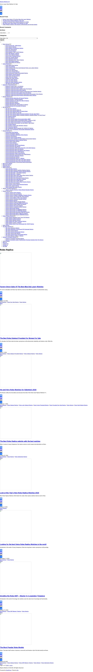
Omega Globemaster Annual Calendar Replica (16, 140)
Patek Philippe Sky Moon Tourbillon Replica (15, 221)
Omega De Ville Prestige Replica (13, 137)
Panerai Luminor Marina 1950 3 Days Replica (16, 197)
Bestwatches (3, 302)
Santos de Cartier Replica (11, 81)
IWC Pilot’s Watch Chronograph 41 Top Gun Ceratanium (18, 121)
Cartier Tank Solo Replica (11, 77)
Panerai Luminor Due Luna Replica (13, 194)
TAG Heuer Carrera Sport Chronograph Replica (16, 234)
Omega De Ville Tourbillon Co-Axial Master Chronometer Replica (20, 138)
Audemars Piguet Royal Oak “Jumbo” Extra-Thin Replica (18, 89)
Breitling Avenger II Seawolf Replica (14, 99)
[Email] (46, 11)
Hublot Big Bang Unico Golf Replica (13, 176)
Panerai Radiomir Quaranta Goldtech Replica (15, 207)
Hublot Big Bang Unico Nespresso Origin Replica (17, 178)
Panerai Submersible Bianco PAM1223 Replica (16, 213)
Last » (11, 665)
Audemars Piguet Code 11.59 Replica (14, 86)
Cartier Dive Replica (10, 66)
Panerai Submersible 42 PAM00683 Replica (15, 210)
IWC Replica (6, 107)
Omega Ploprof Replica (11, 142)
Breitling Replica (6, 96)
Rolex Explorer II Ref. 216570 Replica (14, 52)
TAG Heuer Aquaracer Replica (12, 228)
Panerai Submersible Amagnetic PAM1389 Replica (17, 212)
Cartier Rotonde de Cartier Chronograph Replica (16, 73)
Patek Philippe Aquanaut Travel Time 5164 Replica (17, 217)
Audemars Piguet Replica (9, 84)
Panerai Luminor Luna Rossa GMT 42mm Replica (17, 196)
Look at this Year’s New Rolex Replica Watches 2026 (19, 493)
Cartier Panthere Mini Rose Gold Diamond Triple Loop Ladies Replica (21, 68)
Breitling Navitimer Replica (11, 102)
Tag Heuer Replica (7, 226)
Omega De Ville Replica (11, 136)
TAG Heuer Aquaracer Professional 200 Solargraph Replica (19, 229)
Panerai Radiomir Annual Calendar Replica (15, 201)
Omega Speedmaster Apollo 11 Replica (14, 158)
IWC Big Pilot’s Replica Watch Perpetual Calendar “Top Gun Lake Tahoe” (22, 114)
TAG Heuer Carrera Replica (11, 230)
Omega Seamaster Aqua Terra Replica (14, 149)
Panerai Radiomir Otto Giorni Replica (14, 205)
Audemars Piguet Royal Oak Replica (14, 87)
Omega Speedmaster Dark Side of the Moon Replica (17, 159)
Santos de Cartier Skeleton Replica (13, 82)
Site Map (5, 246)
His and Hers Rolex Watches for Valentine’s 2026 (18, 390)
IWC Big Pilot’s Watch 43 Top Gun (13, 112)
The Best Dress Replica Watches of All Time (13, 20)
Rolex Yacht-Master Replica (12, 61)
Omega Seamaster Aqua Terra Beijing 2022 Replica (17, 150)
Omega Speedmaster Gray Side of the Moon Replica (17, 161)
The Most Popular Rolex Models (12, 647)
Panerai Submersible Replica (12, 208)
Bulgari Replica (6, 166)
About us (5, 242)
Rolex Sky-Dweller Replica (11, 57)
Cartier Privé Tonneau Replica (12, 71)
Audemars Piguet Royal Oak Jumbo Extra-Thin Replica (18, 92)
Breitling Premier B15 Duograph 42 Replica (15, 106)
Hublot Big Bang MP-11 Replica (12, 174)
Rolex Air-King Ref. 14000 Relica (13, 45)
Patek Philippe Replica (8, 216)
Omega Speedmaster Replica (12, 157)
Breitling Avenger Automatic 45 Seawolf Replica (16, 98)
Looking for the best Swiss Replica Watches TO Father (16, 22)
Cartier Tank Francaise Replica (12, 75)
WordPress (9, 670)
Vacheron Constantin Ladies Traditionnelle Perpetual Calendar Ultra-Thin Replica (24, 240)
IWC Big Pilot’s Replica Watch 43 (13, 110)
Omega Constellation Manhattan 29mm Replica (16, 135)
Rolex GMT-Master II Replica (12, 53)
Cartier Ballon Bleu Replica (11, 65)
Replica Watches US (5, 1)
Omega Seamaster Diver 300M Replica (14, 151)
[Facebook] (46, 7)
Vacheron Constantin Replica (9, 237)
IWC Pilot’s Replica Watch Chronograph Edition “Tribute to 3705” (20, 120)
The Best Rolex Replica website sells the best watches (20, 441)
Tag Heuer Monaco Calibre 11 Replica (14, 235)
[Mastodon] (46, 9)
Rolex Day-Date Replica (11, 49)
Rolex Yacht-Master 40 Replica (12, 62)
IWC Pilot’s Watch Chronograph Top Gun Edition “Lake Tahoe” (19, 123)
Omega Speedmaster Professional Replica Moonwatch (18, 162)
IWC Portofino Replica (10, 124)
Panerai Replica (6, 191)
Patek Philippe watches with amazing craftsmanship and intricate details (20, 24)
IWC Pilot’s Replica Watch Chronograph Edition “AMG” (18, 119)
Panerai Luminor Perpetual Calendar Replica (15, 199)
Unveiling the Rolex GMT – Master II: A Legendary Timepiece (22, 596)
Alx (17, 670)
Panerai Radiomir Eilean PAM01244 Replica (15, 204)
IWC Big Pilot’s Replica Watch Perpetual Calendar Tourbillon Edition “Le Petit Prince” (25, 115)
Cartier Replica (6, 63)
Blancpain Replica (7, 164)
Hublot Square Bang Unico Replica (13, 187)
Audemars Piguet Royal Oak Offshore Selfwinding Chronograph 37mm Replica (24, 94)
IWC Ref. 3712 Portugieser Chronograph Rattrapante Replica (19, 129)
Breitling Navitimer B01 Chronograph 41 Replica (16, 104)
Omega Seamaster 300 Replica (12, 146)
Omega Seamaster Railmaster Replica (14, 155)
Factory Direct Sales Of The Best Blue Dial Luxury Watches (17, 19)
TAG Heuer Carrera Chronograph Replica (14, 232)
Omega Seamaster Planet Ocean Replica (15, 153)
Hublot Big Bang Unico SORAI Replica (14, 180)
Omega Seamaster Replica (11, 144)
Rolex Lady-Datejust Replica (12, 54)
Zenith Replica (6, 241)
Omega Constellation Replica (12, 133)
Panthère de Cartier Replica (11, 78)
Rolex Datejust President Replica (15, 353)
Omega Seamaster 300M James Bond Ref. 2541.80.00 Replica (20, 148)
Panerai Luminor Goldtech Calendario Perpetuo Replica (18, 195)
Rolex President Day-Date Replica (57, 405)
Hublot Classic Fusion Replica (12, 183)
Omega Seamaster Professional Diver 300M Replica (17, 154)
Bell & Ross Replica (7, 163)
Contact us (5, 245)
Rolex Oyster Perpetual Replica (12, 56)
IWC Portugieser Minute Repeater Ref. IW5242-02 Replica (19, 128)
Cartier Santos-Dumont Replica (12, 74)
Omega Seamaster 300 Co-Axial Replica (15, 145)
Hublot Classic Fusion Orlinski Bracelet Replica (16, 184)
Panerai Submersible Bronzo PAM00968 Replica (17, 214)
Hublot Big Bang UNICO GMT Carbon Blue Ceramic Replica (19, 175)
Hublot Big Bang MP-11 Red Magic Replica (15, 172)
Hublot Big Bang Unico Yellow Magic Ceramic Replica (18, 182)
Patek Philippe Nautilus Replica (12, 220)
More (1, 303)
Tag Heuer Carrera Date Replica (12, 233)
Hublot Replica (6, 167)
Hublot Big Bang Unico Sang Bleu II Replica (15, 179)
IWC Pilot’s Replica (10, 117)
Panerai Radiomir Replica (11, 200)
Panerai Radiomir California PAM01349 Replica (16, 203)
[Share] (46, 13)
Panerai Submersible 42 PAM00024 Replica (15, 209)
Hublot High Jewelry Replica (12, 185)
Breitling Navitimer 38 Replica (12, 103)
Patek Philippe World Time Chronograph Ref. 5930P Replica (19, 224)
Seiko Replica (6, 225)
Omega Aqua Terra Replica (11, 132)
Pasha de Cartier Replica (11, 79)
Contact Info (6, 243)
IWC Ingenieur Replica (10, 116)
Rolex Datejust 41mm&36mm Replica (14, 48)
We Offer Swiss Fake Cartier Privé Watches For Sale (15, 23)
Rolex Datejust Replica (10, 47)
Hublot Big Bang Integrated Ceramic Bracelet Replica (17, 171)
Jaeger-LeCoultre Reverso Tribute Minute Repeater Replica (19, 189)
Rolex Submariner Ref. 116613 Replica (14, 60)
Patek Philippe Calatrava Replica (13, 218)
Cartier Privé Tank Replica (11, 70)
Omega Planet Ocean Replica (12, 141)
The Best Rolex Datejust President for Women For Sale (20, 338)
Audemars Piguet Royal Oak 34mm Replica (15, 90)
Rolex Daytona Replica (10, 50)
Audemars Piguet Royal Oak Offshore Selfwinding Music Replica (20, 95)
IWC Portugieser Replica (11, 127)
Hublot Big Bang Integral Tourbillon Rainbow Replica (17, 170)
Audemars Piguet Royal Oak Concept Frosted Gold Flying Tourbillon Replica (23, 91)
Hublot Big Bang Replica (11, 169)
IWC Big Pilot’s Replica (10, 108)
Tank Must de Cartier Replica (12, 83)
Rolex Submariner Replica (11, 58)
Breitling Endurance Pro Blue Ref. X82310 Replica (17, 100)
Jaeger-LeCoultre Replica (9, 188)
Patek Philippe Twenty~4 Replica (13, 222)
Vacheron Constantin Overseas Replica (14, 238)
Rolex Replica (6, 44)
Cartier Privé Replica (10, 69)
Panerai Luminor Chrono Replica (13, 192)
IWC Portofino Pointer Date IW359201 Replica (16, 125)
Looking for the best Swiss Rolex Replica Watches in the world (23, 544)
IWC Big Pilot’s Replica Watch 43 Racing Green (16, 111)
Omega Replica (6, 130)
